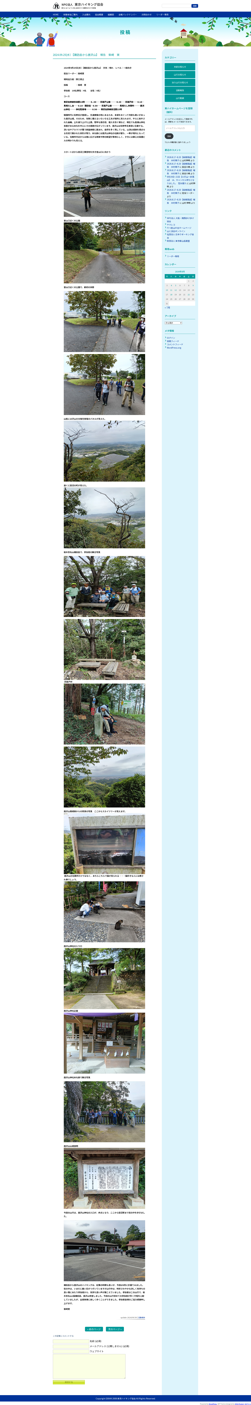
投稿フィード (173, 341)
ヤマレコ (171, 224)
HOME (56, 14)
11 (171, 290)
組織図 (111, 14)
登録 (169, 136)
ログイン (171, 337)
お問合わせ (146, 14)
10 (167, 290)
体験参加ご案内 (70, 14)
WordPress (213, 1404)
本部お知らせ (180, 66)
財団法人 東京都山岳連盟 (178, 240)
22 (189, 294)
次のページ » (115, 1329)
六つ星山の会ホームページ (179, 227)
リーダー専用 (162, 14)
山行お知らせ (180, 74)
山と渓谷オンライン (176, 231)
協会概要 (99, 14)
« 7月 (167, 307)
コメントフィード (175, 344)
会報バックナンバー (128, 14)
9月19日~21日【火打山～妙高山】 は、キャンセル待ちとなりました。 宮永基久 (180, 180)
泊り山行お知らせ (180, 82)
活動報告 (141, 1317)
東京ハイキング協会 (88, 4)
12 (176, 290)
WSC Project (239, 1404)
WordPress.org (174, 347)
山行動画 (180, 98)
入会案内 (86, 14)
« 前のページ (94, 1329)
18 (171, 294)
